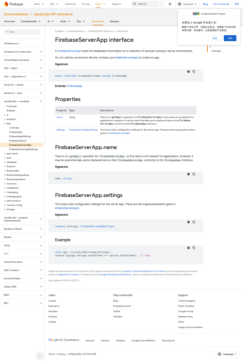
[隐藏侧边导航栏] (40, 355)
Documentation (16, 14)
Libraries (52, 316)
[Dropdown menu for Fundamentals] (40, 21)
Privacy (61, 354)
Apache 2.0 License (69, 274)
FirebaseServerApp (69, 51)
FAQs (181, 321)
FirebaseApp (74, 86)
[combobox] (147, 4)
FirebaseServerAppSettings (83, 129)
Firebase (59, 31)
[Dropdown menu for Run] (58, 4)
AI (48, 21)
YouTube (117, 316)
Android (90, 340)
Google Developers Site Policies (115, 274)
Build (37, 3)
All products (168, 340)
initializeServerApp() (126, 57)
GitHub (52, 321)
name (59, 117)
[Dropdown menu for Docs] (105, 4)
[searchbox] (22, 32)
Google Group (185, 311)
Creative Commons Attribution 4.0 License (143, 271)
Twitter (116, 311)
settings (60, 129)
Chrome (105, 340)
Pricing (85, 3)
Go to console (221, 3)
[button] (19, 52)
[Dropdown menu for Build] (43, 4)
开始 (230, 38)
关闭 (214, 38)
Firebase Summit (122, 305)
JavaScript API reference (53, 14)
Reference (98, 21)
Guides (52, 300)
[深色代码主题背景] (188, 71)
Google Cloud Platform (143, 340)
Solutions (70, 3)
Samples (114, 21)
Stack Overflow (186, 305)
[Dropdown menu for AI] (54, 21)
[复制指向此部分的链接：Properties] (84, 100)
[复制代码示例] (194, 71)
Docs (98, 3)
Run (52, 3)
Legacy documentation (190, 327)
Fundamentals (29, 21)
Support (116, 3)
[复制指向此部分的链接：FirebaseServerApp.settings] (125, 196)
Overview (9, 21)
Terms (51, 354)
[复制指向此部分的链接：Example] (73, 240)
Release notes (185, 316)
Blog (205, 3)
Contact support (186, 300)
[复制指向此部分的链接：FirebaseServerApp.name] (120, 148)
